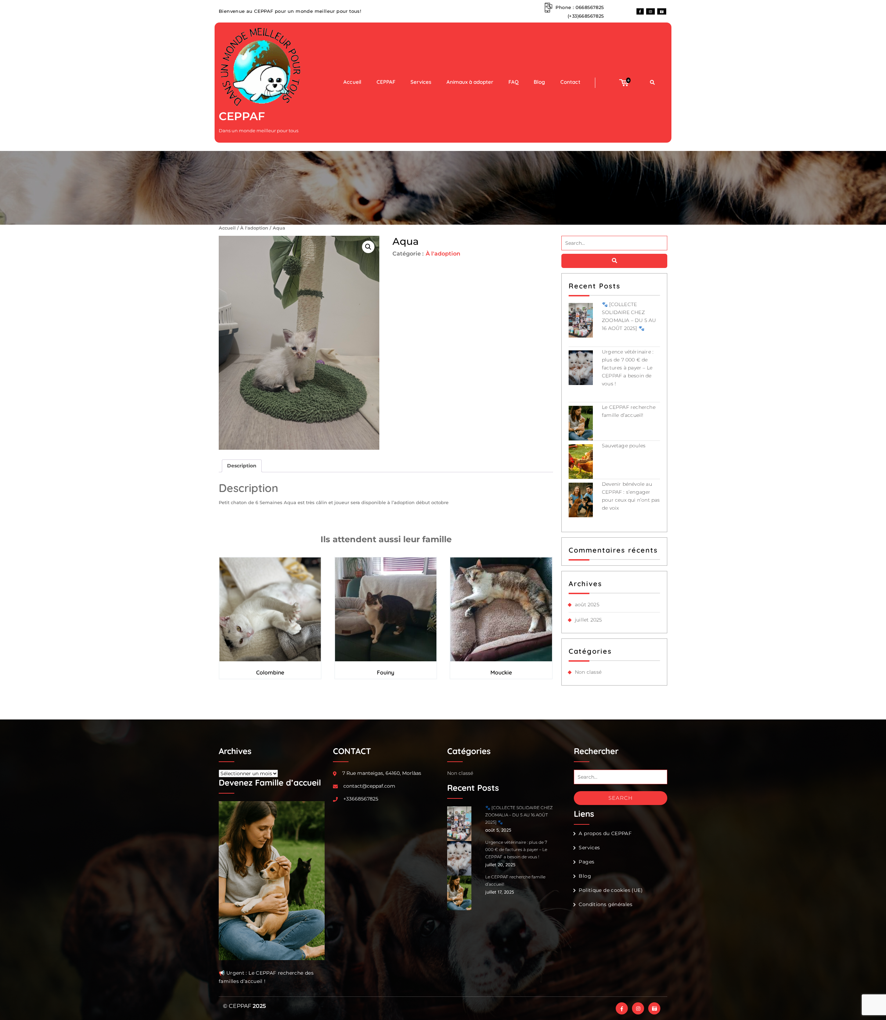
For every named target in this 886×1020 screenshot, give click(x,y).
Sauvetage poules (623, 445)
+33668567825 (360, 799)
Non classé (588, 672)
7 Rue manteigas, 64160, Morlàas (381, 773)
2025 (259, 1006)
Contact (570, 82)
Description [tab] (241, 466)
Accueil (352, 82)
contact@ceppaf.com (369, 786)
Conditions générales (605, 904)
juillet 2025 (588, 620)
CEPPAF (242, 116)
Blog (539, 82)
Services (420, 82)
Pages (586, 862)
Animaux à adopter (469, 82)
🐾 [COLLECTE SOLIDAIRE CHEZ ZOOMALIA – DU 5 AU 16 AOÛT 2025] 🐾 (519, 815)
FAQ (513, 82)
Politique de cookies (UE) (611, 890)
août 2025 (587, 604)
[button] (368, 247)
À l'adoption (254, 228)
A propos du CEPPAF (605, 833)
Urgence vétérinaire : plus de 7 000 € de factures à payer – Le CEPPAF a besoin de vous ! (627, 368)
